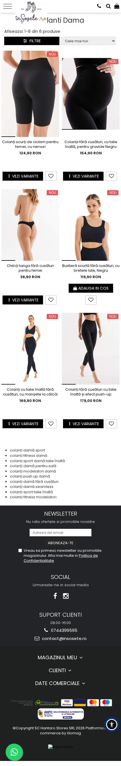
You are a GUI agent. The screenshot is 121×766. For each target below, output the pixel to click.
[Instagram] (66, 596)
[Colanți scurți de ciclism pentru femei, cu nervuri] (30, 94)
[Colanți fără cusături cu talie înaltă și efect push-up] (91, 349)
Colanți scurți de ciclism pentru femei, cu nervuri (30, 144)
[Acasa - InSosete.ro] (32, 5)
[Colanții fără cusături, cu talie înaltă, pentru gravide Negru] (91, 94)
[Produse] (7, 6)
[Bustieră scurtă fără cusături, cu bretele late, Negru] (91, 225)
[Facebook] (55, 596)
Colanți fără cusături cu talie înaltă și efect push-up (90, 392)
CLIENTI (58, 670)
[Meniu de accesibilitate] (112, 724)
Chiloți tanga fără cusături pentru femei (30, 268)
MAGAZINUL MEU (58, 657)
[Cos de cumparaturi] (117, 6)
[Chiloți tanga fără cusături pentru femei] (30, 225)
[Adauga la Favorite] (51, 176)
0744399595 (63, 630)
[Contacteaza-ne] (99, 6)
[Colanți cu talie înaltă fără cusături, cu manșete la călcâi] (30, 349)
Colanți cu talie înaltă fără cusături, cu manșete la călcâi (30, 392)
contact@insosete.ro (64, 638)
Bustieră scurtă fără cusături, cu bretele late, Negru (91, 268)
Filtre (34, 41)
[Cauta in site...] (108, 6)
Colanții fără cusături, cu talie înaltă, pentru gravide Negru (90, 144)
